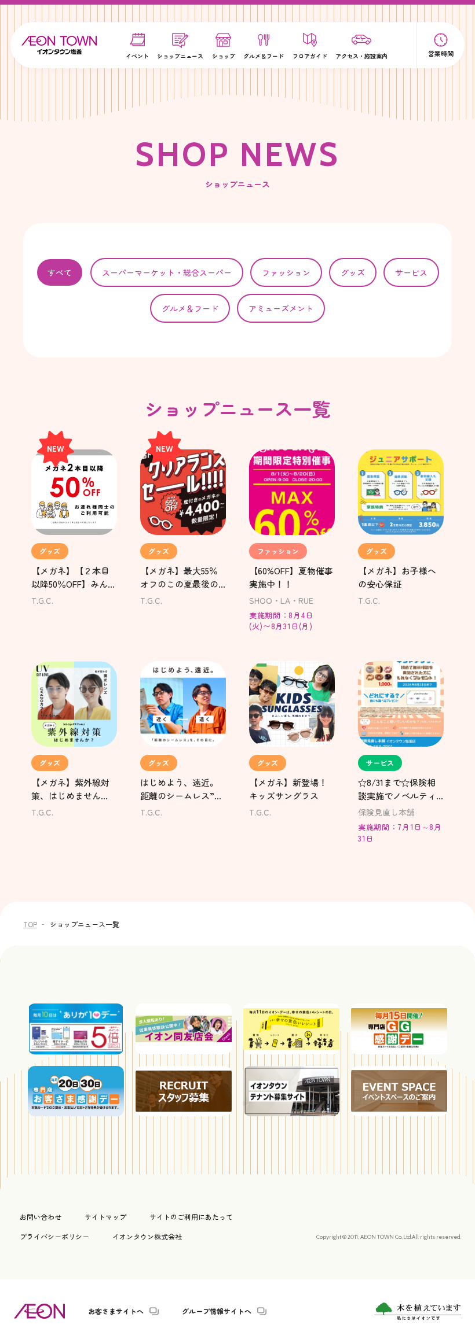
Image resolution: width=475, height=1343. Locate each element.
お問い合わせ (40, 1217)
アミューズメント (281, 308)
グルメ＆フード (190, 308)
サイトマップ (105, 1217)
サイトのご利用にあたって (191, 1217)
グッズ (353, 272)
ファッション (286, 272)
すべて (60, 272)
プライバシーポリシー (54, 1236)
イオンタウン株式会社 (147, 1236)
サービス (411, 272)
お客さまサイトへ (116, 1311)
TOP (30, 924)
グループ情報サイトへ (216, 1311)
